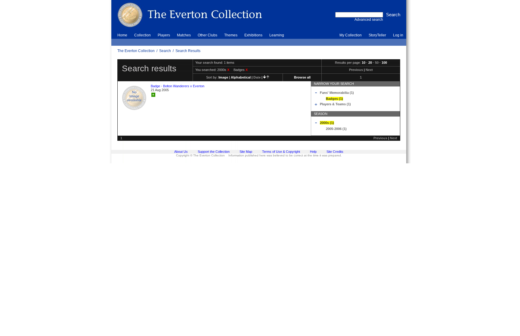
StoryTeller (377, 35)
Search (165, 51)
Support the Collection (214, 151)
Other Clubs (207, 35)
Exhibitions (253, 35)
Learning (276, 35)
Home (122, 35)
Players (164, 35)
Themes (230, 35)
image (223, 77)
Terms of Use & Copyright (281, 151)
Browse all (302, 77)
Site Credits (335, 151)
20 (370, 62)
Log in (398, 35)
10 (363, 62)
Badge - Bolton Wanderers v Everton (177, 86)
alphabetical (241, 77)
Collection (142, 35)
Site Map (246, 151)
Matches (184, 35)
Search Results (187, 51)
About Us (181, 151)
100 (384, 62)
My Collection (350, 35)
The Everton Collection (136, 51)
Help (313, 151)
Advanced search (368, 19)
